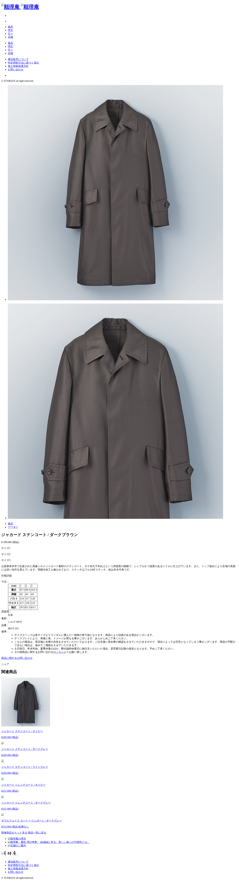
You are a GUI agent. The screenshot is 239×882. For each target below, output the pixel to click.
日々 (10, 33)
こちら (60, 652)
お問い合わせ (15, 69)
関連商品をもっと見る (14, 832)
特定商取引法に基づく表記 (23, 62)
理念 (10, 30)
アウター (13, 527)
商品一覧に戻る (37, 832)
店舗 (10, 37)
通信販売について (18, 59)
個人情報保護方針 (18, 66)
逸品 (10, 26)
